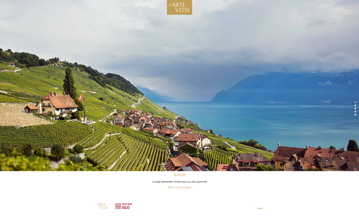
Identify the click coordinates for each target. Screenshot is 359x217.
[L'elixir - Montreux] (260, 210)
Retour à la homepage (179, 189)
